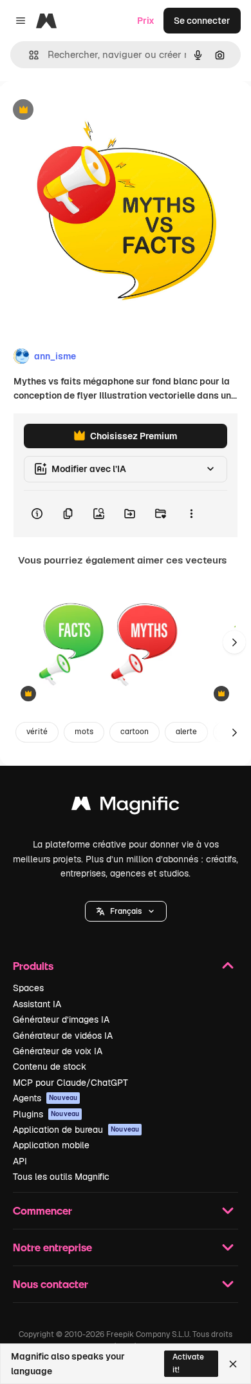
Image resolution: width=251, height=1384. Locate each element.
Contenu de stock (49, 1066)
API (20, 1161)
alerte (186, 731)
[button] (126, 911)
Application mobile (51, 1145)
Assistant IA (37, 1004)
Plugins (46, 1114)
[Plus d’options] (191, 514)
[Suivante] (234, 642)
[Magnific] (125, 807)
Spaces (28, 988)
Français (126, 911)
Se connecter (202, 20)
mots (84, 731)
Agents (45, 1098)
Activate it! (188, 1363)
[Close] (233, 1364)
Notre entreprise (52, 1247)
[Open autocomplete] (28, 55)
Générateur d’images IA (61, 1019)
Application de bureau (76, 1129)
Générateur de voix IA (57, 1051)
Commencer (42, 1210)
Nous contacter (50, 1284)
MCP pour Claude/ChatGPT (70, 1082)
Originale (85, 110)
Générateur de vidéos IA (63, 1035)
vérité (37, 731)
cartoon (134, 731)
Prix (145, 20)
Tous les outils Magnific (61, 1176)
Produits (33, 965)
